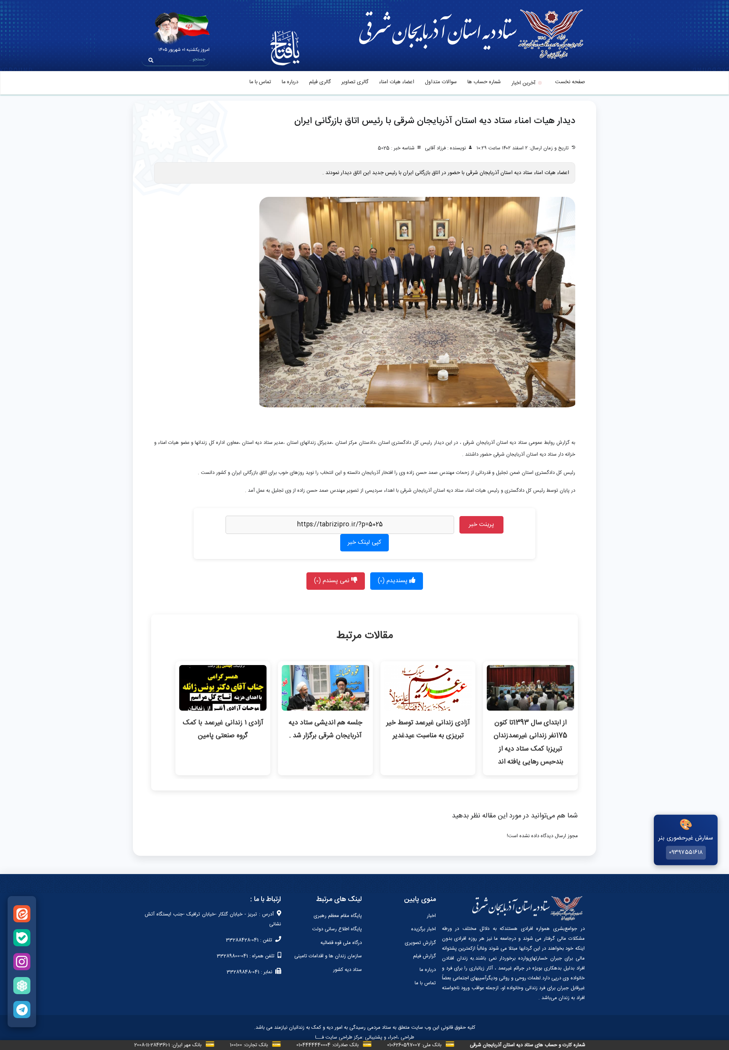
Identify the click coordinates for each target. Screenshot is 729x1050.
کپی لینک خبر (364, 542)
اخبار (431, 916)
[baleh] (21, 937)
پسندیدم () (393, 581)
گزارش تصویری (420, 943)
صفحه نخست (570, 82)
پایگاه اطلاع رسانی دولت (337, 929)
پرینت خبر (481, 524)
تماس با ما (260, 82)
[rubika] (21, 985)
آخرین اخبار (523, 83)
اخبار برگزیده (423, 929)
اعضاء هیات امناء (396, 82)
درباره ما (290, 82)
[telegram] (21, 1009)
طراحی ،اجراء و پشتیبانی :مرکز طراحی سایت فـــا (364, 1037)
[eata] (21, 913)
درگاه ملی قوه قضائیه (341, 943)
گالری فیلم (320, 82)
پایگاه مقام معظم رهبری (338, 916)
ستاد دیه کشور (347, 970)
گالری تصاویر (354, 82)
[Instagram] (21, 961)
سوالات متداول (441, 82)
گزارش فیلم (424, 956)
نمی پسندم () (332, 581)
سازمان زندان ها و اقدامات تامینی (328, 956)
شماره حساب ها (484, 82)
